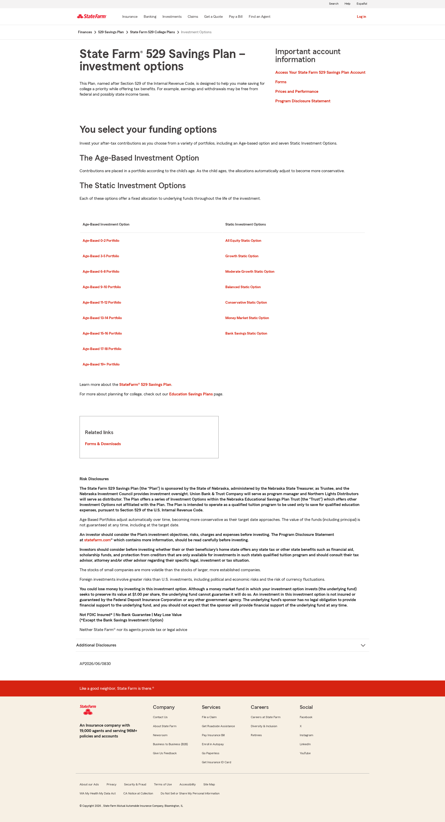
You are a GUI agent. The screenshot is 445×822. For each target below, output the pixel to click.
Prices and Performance (296, 91)
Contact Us (160, 717)
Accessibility (187, 784)
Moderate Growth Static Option (250, 271)
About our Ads (89, 784)
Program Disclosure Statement (302, 101)
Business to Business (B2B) (170, 744)
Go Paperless (210, 753)
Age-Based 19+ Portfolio (101, 364)
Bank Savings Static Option (246, 333)
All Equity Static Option (243, 241)
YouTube (305, 753)
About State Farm (164, 726)
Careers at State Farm (265, 717)
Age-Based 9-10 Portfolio (102, 287)
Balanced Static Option (243, 287)
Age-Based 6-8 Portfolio (101, 271)
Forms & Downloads (103, 444)
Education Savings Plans (191, 394)
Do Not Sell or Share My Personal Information (190, 793)
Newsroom (160, 735)
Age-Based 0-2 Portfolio (101, 241)
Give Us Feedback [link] (165, 753)
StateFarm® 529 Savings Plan (145, 385)
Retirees (256, 735)
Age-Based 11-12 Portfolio (102, 302)
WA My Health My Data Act (98, 793)
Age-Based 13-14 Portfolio (102, 318)
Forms (280, 82)
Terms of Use (163, 784)
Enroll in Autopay (213, 744)
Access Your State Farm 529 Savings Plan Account (320, 72)
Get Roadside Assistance (218, 726)
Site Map (209, 784)
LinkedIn (305, 744)
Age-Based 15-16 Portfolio (102, 333)
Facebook (306, 717)
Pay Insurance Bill (213, 735)
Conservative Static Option (246, 302)
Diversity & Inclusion (264, 726)
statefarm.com (97, 540)
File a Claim (209, 717)
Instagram (306, 735)
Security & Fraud (135, 784)
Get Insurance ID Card (216, 762)
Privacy (111, 784)
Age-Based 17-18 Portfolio (102, 349)
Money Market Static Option (247, 318)
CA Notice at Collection (138, 793)
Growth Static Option (242, 256)
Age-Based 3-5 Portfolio (101, 256)
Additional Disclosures (96, 645)
